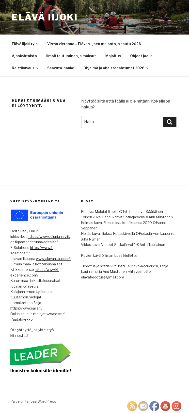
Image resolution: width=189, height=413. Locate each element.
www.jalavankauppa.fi (53, 259)
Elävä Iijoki (45, 17)
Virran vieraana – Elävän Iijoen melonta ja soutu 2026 (94, 44)
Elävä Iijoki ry (23, 44)
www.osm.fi (56, 314)
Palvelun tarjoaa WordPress (33, 401)
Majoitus (113, 56)
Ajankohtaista (24, 56)
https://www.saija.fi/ (26, 308)
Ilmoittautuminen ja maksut (71, 56)
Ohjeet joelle (141, 56)
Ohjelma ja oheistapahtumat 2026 (113, 68)
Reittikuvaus (23, 68)
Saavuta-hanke (60, 68)
